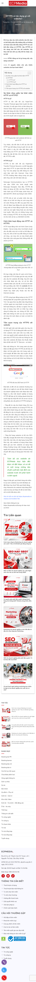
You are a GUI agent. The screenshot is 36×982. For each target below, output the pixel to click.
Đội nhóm (4, 789)
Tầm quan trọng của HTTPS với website (18, 88)
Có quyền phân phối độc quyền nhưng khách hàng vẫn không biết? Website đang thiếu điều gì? (23, 726)
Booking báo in (6, 768)
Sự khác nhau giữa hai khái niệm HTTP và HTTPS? (17, 77)
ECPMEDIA (7, 851)
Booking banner (6, 760)
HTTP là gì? (12, 80)
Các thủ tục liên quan (8, 771)
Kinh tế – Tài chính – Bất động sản (12, 803)
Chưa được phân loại (8, 775)
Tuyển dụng (5, 838)
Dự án (3, 785)
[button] (2, 3)
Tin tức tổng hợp (6, 831)
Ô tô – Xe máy (6, 807)
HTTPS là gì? (12, 82)
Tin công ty (5, 821)
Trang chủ (6, 22)
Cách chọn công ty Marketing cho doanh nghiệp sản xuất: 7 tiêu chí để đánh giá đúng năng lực (22, 709)
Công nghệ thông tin (8, 778)
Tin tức (13, 22)
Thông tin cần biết (7, 814)
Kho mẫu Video (6, 799)
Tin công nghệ (6, 817)
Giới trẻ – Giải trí (6, 796)
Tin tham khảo (6, 824)
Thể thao (4, 810)
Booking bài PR (6, 757)
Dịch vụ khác (5, 782)
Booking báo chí (6, 764)
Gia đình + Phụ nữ (7, 792)
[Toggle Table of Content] (28, 73)
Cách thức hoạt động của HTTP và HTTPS (16, 85)
